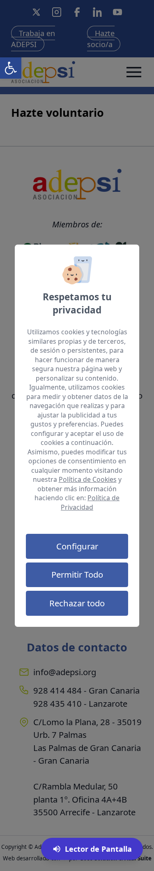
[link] (10, 68)
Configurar (77, 546)
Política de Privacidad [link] (90, 502)
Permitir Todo (77, 574)
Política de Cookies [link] (88, 479)
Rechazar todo (77, 603)
